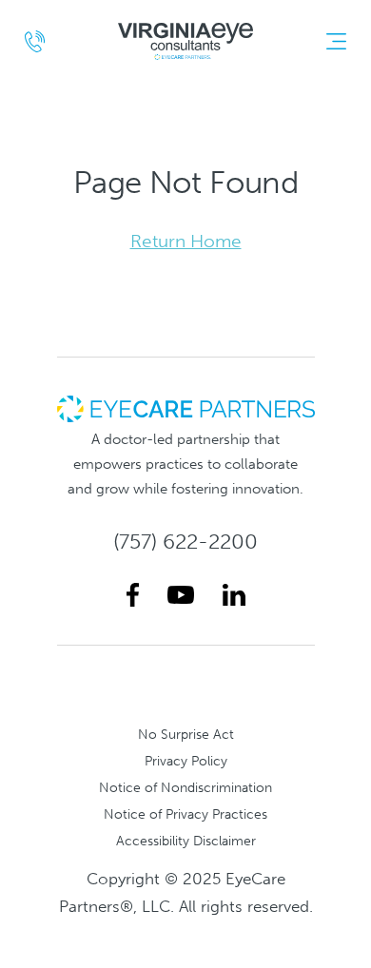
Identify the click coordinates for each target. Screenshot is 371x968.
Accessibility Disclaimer (186, 840)
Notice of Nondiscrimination (185, 787)
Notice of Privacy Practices (185, 814)
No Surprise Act (186, 734)
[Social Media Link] (133, 595)
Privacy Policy (186, 760)
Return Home (186, 241)
